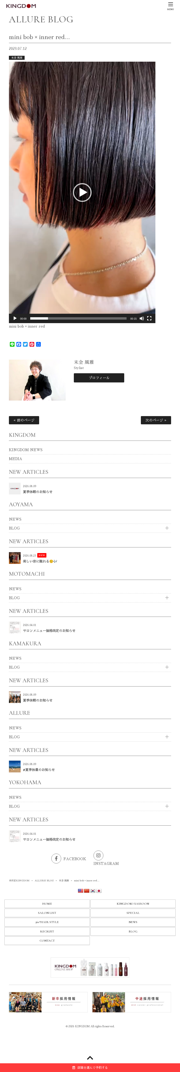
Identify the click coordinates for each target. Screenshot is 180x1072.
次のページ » (156, 420)
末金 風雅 (16, 57)
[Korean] (93, 891)
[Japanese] (99, 891)
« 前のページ (24, 420)
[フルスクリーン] (149, 318)
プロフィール (98, 378)
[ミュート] (141, 318)
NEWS (15, 519)
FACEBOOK (75, 859)
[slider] (78, 318)
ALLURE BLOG (44, 880)
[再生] (15, 318)
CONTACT (47, 941)
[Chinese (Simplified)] (87, 891)
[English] (80, 891)
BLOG (14, 528)
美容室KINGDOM (19, 880)
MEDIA (15, 459)
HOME (47, 904)
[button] (82, 192)
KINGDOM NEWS (25, 450)
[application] (82, 192)
